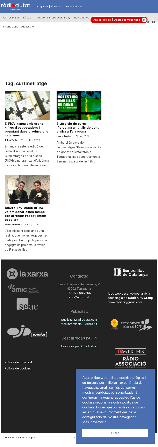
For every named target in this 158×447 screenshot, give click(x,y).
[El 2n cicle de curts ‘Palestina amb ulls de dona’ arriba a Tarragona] (79, 105)
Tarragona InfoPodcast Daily (52, 17)
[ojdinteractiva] (27, 333)
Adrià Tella (11, 140)
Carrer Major (11, 17)
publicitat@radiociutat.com (79, 319)
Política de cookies (18, 368)
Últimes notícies (73, 6)
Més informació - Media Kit (79, 324)
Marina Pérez (12, 224)
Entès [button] (115, 433)
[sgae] (27, 304)
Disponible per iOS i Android (79, 346)
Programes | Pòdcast (48, 6)
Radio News (81, 17)
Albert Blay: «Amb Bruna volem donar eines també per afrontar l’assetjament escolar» (25, 214)
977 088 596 (81, 293)
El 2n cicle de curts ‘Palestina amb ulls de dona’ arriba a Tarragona (78, 127)
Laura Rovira (64, 136)
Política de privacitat (18, 362)
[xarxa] (27, 273)
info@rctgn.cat (79, 297)
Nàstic (27, 17)
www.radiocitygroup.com (125, 302)
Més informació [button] (94, 422)
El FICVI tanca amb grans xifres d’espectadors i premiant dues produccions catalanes (26, 129)
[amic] (27, 289)
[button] (152, 20)
